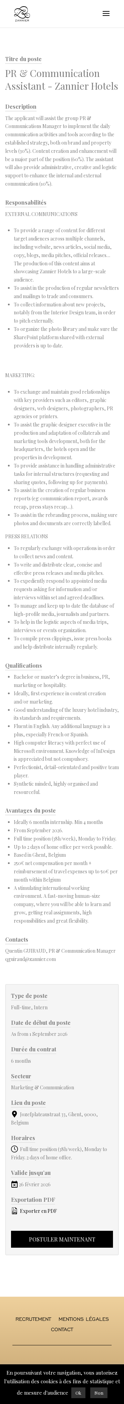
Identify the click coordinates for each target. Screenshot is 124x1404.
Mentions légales (84, 1319)
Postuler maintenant (62, 1239)
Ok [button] (78, 1393)
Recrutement (33, 1319)
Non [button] (98, 1393)
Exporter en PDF (38, 1211)
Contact (62, 1330)
